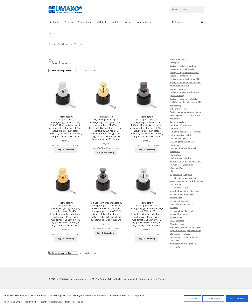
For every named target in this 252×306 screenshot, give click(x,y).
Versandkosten (72, 145)
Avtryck (128, 22)
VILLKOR (101, 22)
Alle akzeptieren (237, 298)
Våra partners (144, 22)
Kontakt (115, 22)
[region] (126, 297)
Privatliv (68, 22)
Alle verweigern (213, 298)
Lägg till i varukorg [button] (65, 149)
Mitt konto (53, 22)
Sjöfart (51, 33)
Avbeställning (85, 22)
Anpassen (192, 298)
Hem (54, 44)
